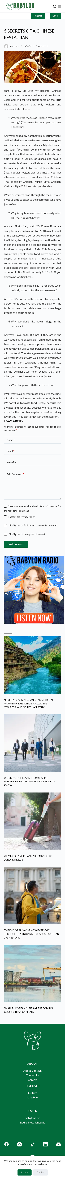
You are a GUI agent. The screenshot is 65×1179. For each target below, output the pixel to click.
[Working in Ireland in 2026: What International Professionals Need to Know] (32, 743)
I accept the (21, 516)
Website (11, 462)
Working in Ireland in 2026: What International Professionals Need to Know (29, 781)
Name (11, 439)
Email (10, 451)
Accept (24, 1172)
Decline (40, 1172)
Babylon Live (32, 1117)
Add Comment (15, 474)
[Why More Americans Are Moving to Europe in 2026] (32, 821)
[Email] (58, 1144)
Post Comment (15, 544)
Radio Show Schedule (32, 1122)
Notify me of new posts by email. (27, 534)
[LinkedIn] (45, 1144)
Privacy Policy (28, 516)
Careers (32, 1079)
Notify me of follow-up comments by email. (33, 525)
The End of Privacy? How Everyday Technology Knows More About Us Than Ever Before (31, 934)
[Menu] (59, 6)
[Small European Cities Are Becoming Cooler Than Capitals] (32, 973)
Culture (32, 1092)
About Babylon (32, 1070)
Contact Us (32, 1075)
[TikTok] (32, 1144)
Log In (56, 15)
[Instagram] (19, 1144)
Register (38, 15)
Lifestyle (43, 46)
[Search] (55, 6)
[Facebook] (6, 1144)
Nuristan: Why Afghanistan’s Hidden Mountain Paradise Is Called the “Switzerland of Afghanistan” (28, 703)
